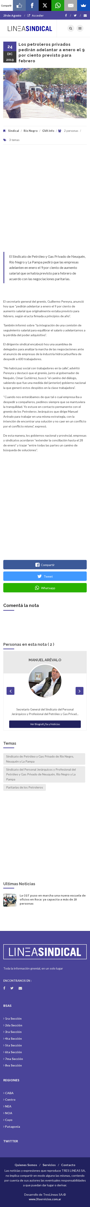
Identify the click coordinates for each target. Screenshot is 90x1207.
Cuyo (8, 1120)
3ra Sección (13, 1032)
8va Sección (13, 1065)
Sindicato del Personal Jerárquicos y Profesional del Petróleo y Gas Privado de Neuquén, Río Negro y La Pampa (41, 774)
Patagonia (12, 1126)
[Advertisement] (45, 200)
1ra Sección (13, 1018)
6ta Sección (13, 1052)
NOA (8, 1113)
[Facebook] (68, 15)
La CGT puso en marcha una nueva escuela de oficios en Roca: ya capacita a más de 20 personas (53, 899)
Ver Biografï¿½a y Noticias (45, 724)
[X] (45, 5)
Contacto (68, 1165)
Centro (10, 1099)
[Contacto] (85, 15)
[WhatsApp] (57, 5)
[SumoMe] (83, 5)
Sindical (13, 130)
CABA (9, 1093)
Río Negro (31, 130)
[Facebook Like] (19, 5)
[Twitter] (77, 15)
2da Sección (13, 1025)
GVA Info (48, 130)
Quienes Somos (26, 1165)
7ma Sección (14, 1059)
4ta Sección (13, 1038)
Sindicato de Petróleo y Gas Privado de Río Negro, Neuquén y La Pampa (40, 758)
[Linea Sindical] (30, 28)
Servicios (49, 1165)
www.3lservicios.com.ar (45, 1199)
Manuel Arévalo (45, 660)
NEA (8, 1106)
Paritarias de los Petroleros (24, 787)
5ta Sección (13, 1045)
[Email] (70, 5)
